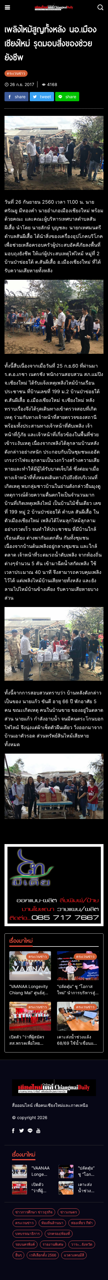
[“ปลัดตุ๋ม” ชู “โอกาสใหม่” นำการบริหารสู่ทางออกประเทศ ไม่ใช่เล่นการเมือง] (78, 965)
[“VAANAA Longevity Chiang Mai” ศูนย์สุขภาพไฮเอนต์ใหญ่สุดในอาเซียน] (30, 965)
